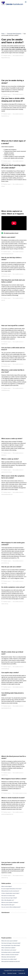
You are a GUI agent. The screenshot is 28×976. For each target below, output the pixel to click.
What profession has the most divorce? (10, 891)
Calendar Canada (11, 973)
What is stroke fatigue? (6, 886)
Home (3, 33)
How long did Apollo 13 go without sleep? (10, 945)
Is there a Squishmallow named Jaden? (10, 893)
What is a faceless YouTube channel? (9, 954)
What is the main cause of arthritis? (9, 940)
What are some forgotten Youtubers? (9, 902)
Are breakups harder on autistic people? (10, 952)
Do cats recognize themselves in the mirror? (11, 888)
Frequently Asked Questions (14, 33)
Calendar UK (22, 973)
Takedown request (7, 55)
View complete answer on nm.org (19, 793)
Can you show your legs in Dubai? (9, 897)
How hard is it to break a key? (8, 895)
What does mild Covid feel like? (8, 956)
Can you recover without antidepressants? (11, 907)
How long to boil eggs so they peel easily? (10, 943)
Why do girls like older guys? (7, 904)
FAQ (4, 973)
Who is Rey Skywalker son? (7, 900)
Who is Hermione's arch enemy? (8, 950)
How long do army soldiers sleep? (9, 959)
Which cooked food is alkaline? (8, 947)
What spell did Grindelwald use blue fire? (10, 961)
